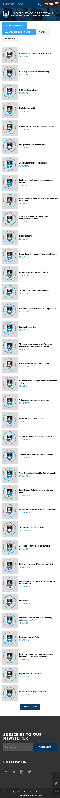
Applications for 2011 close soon (33, 163)
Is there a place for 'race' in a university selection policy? (35, 619)
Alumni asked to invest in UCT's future (35, 436)
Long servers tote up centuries (32, 145)
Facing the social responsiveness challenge (37, 126)
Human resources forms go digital (33, 272)
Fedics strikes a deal (27, 327)
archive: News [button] (13, 25)
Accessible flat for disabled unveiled (34, 546)
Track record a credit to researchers (34, 290)
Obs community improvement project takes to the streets (38, 199)
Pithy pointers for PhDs (29, 637)
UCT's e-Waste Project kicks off (32, 692)
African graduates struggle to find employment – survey (33, 217)
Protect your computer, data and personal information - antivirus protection (36, 655)
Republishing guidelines (30, 795)
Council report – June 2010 (31, 418)
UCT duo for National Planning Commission (37, 509)
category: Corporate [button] (18, 32)
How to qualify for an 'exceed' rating (34, 72)
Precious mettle (25, 236)
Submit (45, 747)
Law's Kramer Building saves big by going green (37, 491)
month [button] (9, 38)
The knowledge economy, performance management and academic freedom (35, 345)
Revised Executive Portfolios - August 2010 (37, 309)
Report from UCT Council (30, 673)
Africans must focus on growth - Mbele (36, 455)
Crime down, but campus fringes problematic (38, 254)
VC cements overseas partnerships (34, 400)
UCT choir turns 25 (27, 108)
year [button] (42, 32)
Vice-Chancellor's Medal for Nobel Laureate (37, 473)
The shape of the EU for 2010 (31, 528)
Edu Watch (23, 601)
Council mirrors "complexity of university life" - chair (38, 382)
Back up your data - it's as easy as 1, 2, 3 (36, 564)
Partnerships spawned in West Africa (35, 53)
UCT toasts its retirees (28, 90)
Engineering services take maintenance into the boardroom (37, 582)
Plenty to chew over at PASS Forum (34, 363)
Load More (30, 706)
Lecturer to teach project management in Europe (36, 181)
